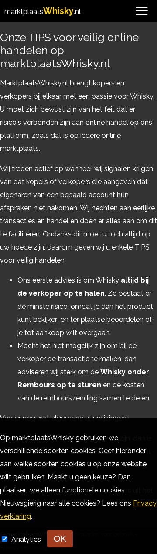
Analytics (27, 539)
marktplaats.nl (42, 11)
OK (60, 539)
